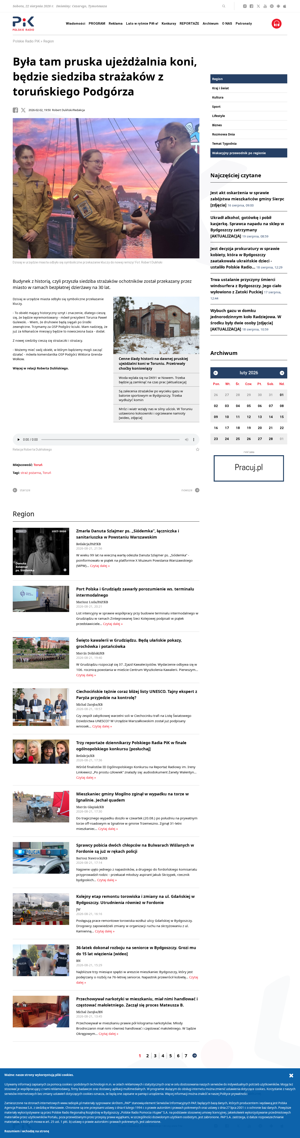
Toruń (38, 465)
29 (249, 395)
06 (260, 406)
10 (227, 417)
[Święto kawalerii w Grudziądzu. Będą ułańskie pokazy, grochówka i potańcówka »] (41, 657)
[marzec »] (282, 373)
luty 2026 (249, 372)
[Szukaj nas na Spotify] (272, 6)
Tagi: (17, 473)
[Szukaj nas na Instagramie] (245, 6)
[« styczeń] (215, 373)
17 (227, 428)
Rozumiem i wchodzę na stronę (26, 1131)
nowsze (186, 490)
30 (260, 395)
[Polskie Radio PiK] (23, 23)
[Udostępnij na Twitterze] (25, 110)
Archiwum (211, 24)
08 (282, 406)
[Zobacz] (249, 468)
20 (260, 428)
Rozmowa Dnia (223, 134)
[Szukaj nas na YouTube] (265, 6)
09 (216, 417)
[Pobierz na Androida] (278, 6)
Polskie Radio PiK (26, 41)
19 (249, 428)
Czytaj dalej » (100, 565)
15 (282, 417)
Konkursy (169, 24)
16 (216, 428)
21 (271, 428)
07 (271, 406)
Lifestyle (218, 116)
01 (282, 395)
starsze (25, 490)
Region (48, 41)
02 (216, 406)
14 (271, 417)
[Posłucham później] (195, 449)
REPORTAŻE (189, 24)
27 (227, 395)
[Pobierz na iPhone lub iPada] (284, 6)
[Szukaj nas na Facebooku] (251, 6)
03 (227, 406)
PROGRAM (97, 24)
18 (238, 428)
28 (238, 395)
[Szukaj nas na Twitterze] (258, 6)
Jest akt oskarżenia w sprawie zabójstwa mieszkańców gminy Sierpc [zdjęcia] (247, 199)
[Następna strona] (194, 1055)
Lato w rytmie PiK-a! (142, 24)
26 (216, 395)
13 (260, 417)
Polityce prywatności (233, 1094)
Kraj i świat (220, 88)
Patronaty (244, 24)
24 (227, 439)
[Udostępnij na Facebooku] (17, 110)
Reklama (116, 24)
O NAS (227, 24)
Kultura (217, 97)
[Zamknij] (291, 1076)
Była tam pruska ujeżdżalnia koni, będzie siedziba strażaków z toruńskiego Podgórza (105, 76)
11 (238, 417)
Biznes (217, 125)
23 (216, 439)
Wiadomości (75, 24)
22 (282, 428)
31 (271, 395)
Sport (216, 106)
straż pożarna (31, 473)
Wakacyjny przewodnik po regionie (239, 153)
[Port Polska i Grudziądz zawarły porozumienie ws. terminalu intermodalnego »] (41, 606)
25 (238, 439)
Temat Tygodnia (224, 143)
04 (238, 406)
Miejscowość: (23, 465)
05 (249, 406)
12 (249, 417)
